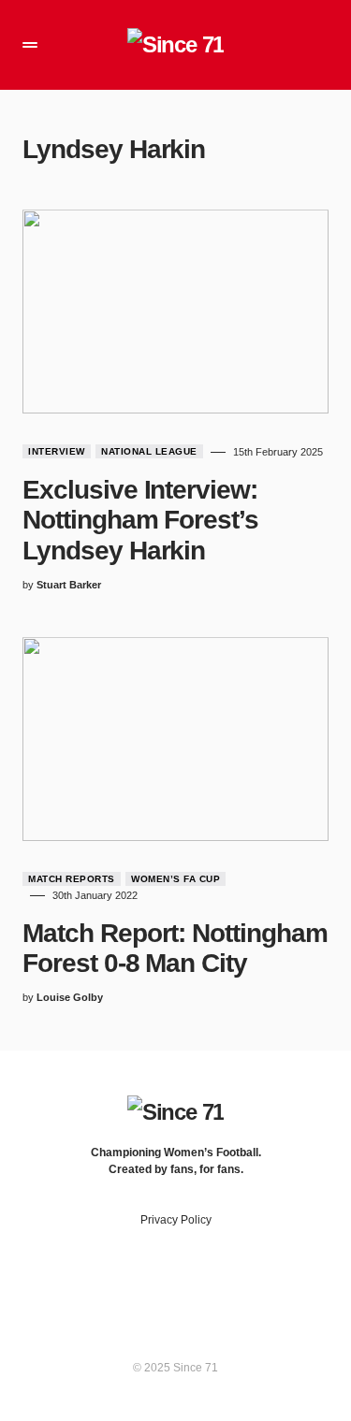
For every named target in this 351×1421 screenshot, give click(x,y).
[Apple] (248, 1282)
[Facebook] (102, 1282)
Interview (56, 451)
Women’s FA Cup (175, 879)
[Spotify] (212, 1282)
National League (149, 451)
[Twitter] (138, 1282)
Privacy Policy (176, 1219)
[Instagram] (175, 1282)
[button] (30, 45)
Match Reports (71, 879)
